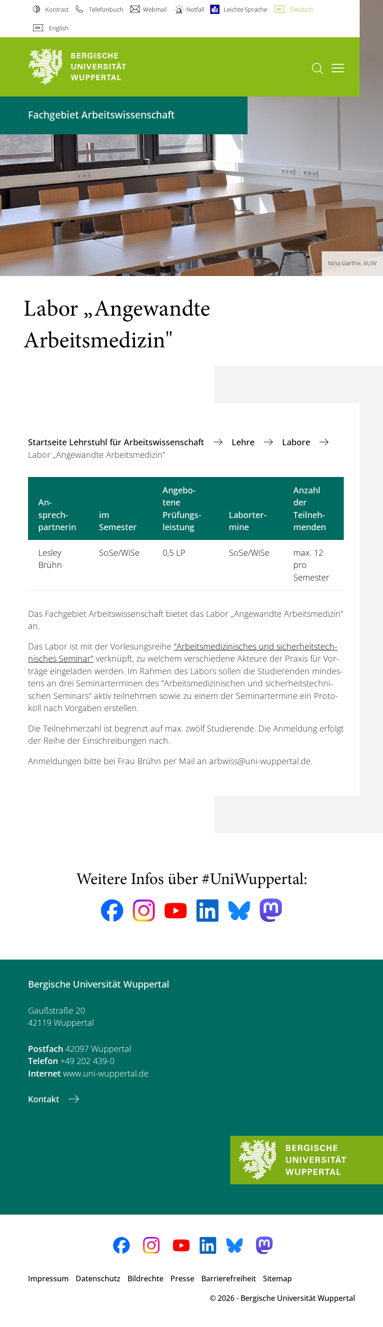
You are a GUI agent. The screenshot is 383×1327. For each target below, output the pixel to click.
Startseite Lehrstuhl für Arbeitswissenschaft (117, 442)
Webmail (155, 9)
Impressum (48, 1278)
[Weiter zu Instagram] (144, 910)
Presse (182, 1278)
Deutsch (302, 9)
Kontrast (57, 9)
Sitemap (277, 1278)
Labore (297, 442)
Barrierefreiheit (228, 1278)
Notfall (195, 9)
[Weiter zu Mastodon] (271, 910)
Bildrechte (145, 1278)
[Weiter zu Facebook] (112, 910)
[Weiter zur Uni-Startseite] (93, 67)
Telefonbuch (106, 9)
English (59, 28)
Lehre (244, 442)
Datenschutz (98, 1278)
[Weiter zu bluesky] (239, 910)
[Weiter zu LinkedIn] (207, 910)
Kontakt (45, 1099)
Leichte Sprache (245, 9)
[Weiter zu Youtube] (175, 911)
